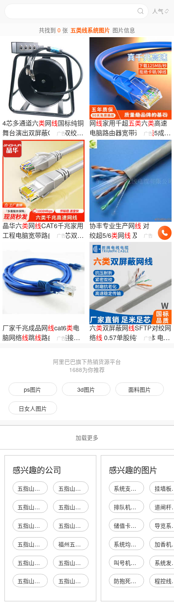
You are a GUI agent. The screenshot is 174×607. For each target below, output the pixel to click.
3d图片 (86, 389)
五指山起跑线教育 (40, 488)
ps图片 (32, 389)
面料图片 (139, 389)
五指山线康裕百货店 (83, 507)
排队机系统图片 (133, 507)
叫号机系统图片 (133, 563)
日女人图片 (33, 408)
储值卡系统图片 (133, 525)
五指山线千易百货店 (42, 507)
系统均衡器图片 (133, 544)
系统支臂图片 (131, 488)
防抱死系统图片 (133, 581)
